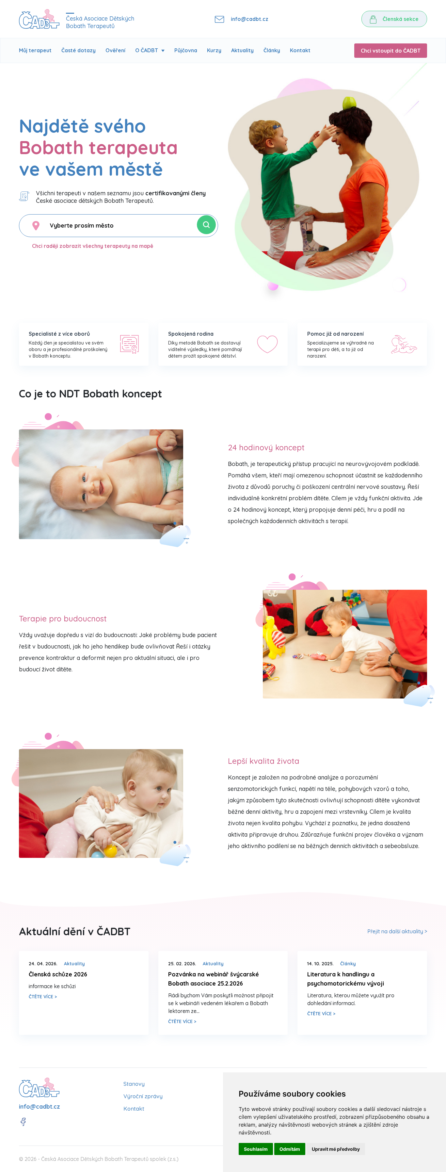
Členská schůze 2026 (58, 974)
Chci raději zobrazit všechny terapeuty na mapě (92, 246)
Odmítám (289, 1149)
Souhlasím (256, 1149)
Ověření (115, 50)
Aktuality (242, 50)
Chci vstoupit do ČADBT (391, 50)
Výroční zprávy (143, 1096)
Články (271, 50)
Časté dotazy (78, 50)
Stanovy (134, 1083)
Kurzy (214, 50)
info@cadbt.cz (249, 19)
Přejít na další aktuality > (397, 931)
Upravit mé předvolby (336, 1149)
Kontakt (300, 50)
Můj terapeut (35, 50)
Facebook (23, 1122)
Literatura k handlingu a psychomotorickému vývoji (345, 979)
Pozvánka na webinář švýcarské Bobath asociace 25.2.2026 (213, 979)
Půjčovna (185, 50)
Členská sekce (400, 19)
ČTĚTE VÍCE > (43, 997)
